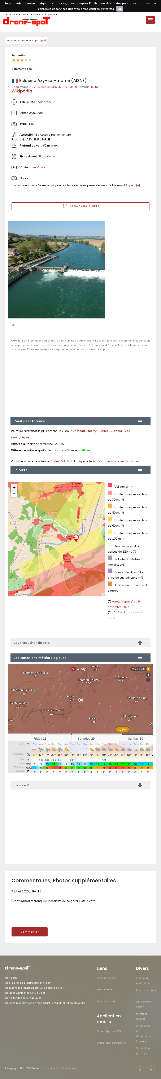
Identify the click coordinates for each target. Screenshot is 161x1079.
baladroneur (46, 102)
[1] (14, 60)
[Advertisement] (80, 382)
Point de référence (29, 421)
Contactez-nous (146, 990)
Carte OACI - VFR (62, 461)
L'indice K (21, 785)
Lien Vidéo (37, 167)
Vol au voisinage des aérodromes (119, 461)
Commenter (30, 932)
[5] (30, 60)
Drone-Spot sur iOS (109, 1031)
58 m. (95, 87)
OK (120, 9)
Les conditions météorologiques (40, 658)
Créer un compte (107, 977)
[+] (138, 185)
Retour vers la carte (84, 206)
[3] (22, 60)
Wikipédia (22, 91)
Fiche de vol (47, 156)
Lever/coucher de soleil (32, 642)
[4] (26, 60)
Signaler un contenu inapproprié (26, 40)
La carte (20, 470)
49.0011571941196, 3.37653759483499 (53, 87)
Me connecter (105, 989)
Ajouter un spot (106, 1000)
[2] (18, 60)
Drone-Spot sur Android (111, 1042)
